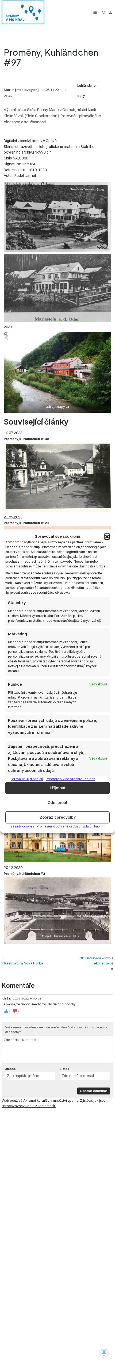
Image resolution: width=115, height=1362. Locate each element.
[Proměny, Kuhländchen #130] (57, 477)
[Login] (110, 12)
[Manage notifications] (104, 1352)
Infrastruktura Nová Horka (22, 963)
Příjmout (58, 787)
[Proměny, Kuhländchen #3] (57, 910)
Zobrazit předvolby (58, 817)
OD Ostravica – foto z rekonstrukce (96, 960)
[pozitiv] (6, 1011)
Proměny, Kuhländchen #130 (26, 439)
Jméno (10, 1069)
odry (81, 96)
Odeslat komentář (93, 1091)
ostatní (9, 95)
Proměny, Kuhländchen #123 (26, 523)
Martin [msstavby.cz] (21, 89)
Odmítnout (57, 802)
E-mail (64, 1069)
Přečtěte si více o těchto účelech (70, 779)
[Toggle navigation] (95, 12)
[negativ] (15, 1011)
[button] (107, 536)
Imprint (99, 826)
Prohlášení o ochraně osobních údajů (64, 826)
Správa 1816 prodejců (27, 779)
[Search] (104, 12)
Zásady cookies (22, 826)
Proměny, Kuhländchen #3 (24, 874)
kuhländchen (87, 85)
